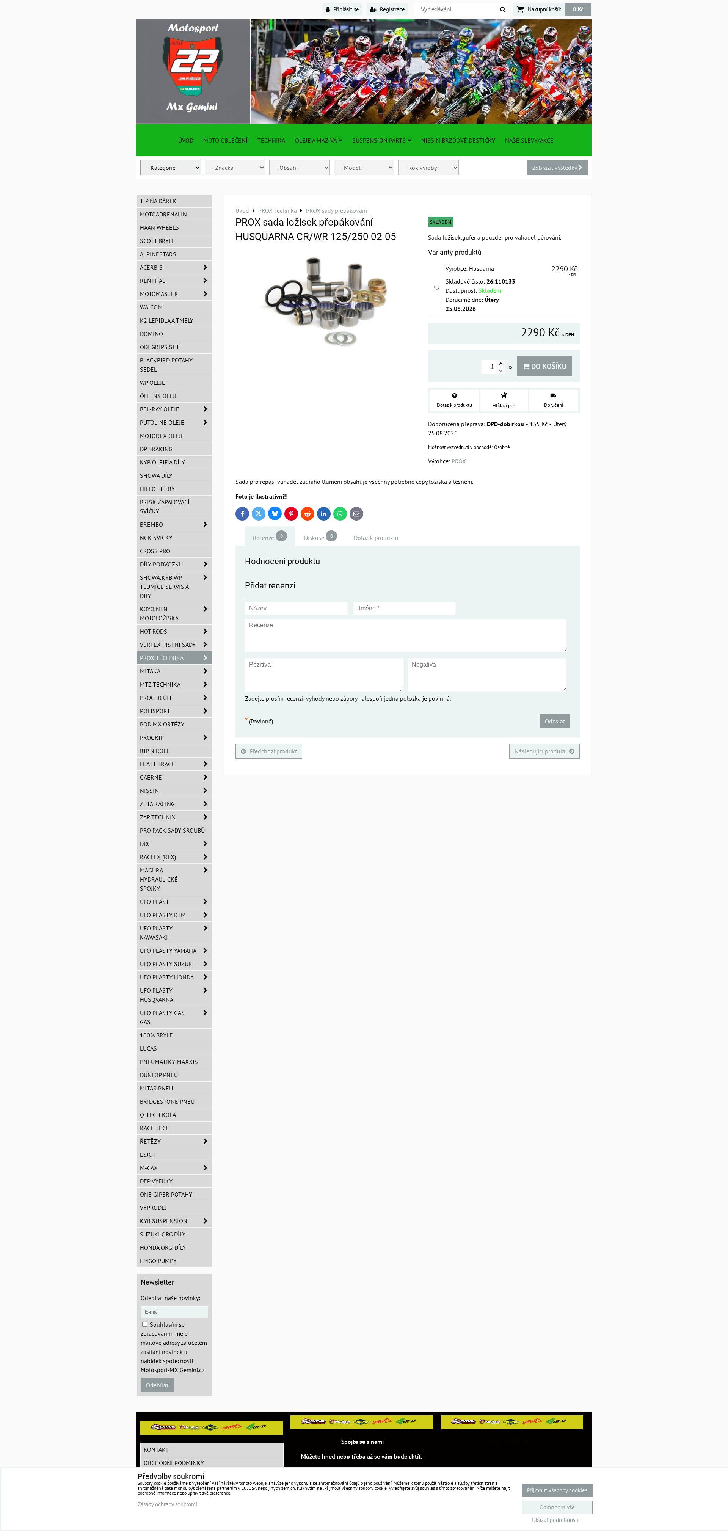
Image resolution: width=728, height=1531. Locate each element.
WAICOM (151, 307)
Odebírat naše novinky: (170, 1298)
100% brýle (156, 1035)
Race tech (155, 1128)
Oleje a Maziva (316, 140)
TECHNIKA (271, 140)
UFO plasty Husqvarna (156, 995)
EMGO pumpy (158, 1260)
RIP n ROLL (154, 751)
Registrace (391, 9)
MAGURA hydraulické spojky (159, 879)
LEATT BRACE (157, 764)
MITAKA (150, 671)
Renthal (152, 280)
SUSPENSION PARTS (379, 140)
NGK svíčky (156, 537)
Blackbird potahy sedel (166, 364)
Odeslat (555, 721)
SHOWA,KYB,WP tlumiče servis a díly (164, 586)
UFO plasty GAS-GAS (163, 1017)
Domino (151, 333)
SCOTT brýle (157, 241)
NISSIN (149, 790)
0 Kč (578, 9)
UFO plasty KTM (163, 915)
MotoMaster (159, 294)
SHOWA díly (156, 475)
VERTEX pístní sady (168, 644)
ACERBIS (151, 267)
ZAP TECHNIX (158, 817)
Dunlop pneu (159, 1075)
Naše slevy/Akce (529, 140)
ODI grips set (159, 347)
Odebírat (157, 1385)
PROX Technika (162, 658)
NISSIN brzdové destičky (458, 140)
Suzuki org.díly (162, 1234)
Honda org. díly (163, 1247)
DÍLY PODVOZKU (161, 564)
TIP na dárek (158, 201)
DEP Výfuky (156, 1181)
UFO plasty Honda (167, 977)
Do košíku (547, 366)
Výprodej (153, 1207)
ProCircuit (156, 697)
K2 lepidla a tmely (166, 320)
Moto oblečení (225, 140)
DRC (145, 843)
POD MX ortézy (162, 724)
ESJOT (148, 1154)
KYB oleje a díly (162, 462)
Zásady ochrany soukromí (167, 1504)
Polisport (155, 711)
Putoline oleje (162, 422)
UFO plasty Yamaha (168, 950)
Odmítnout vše (557, 1507)
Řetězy (150, 1141)
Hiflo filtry (157, 489)
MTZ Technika (160, 684)
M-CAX (149, 1168)
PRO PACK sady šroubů (172, 830)
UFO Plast (154, 901)
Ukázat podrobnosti (555, 1520)
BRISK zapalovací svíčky (165, 506)
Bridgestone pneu (167, 1101)
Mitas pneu (156, 1088)
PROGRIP (152, 737)
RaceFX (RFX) (158, 857)
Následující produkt (540, 751)
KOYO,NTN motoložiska (159, 613)
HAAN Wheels (159, 227)
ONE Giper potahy (166, 1194)
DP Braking (156, 449)
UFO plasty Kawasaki (156, 932)
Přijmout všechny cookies (557, 1490)
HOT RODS (153, 631)
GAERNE (151, 777)
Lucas (148, 1048)
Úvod (185, 140)
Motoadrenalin (163, 214)
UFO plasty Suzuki (167, 964)
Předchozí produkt (273, 751)
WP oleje (152, 382)
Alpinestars (158, 254)
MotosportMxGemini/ (512, 1440)
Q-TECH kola (158, 1114)
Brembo (151, 524)
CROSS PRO (155, 551)
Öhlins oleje (159, 396)
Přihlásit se (345, 9)
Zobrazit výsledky (555, 167)
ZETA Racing (157, 804)
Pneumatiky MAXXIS (169, 1061)
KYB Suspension (163, 1221)
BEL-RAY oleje (159, 409)
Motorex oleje (162, 435)
